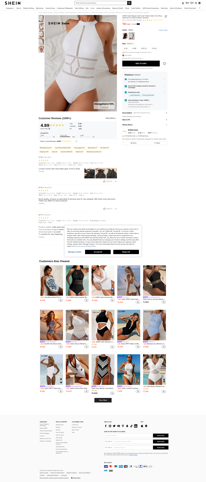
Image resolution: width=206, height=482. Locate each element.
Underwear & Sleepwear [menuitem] (65, 8)
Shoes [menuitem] (127, 8)
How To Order (60, 432)
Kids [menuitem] (87, 8)
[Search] (129, 3)
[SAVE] (164, 63)
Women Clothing (59, 12)
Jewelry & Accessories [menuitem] (103, 8)
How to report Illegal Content (61, 443)
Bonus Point (75, 430)
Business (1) (79, 152)
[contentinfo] (136, 466)
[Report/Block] (115, 181)
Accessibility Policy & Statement (62, 452)
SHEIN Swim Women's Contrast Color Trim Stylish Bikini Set (103, 342)
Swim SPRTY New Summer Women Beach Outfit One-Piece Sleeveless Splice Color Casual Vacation (51, 388)
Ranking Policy (60, 446)
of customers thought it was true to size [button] (137, 52)
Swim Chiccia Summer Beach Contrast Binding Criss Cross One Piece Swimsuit (154, 299)
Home (40, 12)
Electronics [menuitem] (164, 8)
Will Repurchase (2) (46, 148)
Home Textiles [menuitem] (135, 8)
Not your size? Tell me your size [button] (132, 58)
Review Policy (44, 128)
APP (142, 422)
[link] (187, 3)
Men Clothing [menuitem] (79, 8)
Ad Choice (64, 475)
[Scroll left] (197, 8)
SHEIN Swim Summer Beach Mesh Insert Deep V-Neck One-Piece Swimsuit (103, 297)
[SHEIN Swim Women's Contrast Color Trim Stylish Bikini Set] (103, 325)
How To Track (60, 435)
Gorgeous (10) (44, 152)
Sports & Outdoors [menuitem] (176, 8)
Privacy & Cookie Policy (146, 453)
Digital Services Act (45, 438)
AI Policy (42, 475)
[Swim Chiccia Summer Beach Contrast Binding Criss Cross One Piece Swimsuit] (154, 280)
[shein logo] (12, 3)
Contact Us (75, 425)
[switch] (75, 141)
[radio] (125, 36)
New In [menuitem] (19, 8)
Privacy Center (44, 472)
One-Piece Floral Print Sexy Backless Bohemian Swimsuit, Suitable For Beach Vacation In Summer (51, 297)
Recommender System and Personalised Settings (54, 478)
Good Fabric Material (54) (62, 148)
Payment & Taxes (77, 427)
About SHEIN (43, 428)
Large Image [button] (162, 30)
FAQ (73, 432)
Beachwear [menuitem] (39, 8)
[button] (196, 3)
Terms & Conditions (84, 472)
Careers (42, 436)
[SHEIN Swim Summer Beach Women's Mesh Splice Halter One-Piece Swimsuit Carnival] (77, 280)
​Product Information (61, 449)
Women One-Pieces (84, 12)
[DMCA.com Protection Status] (111, 470)
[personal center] (183, 3)
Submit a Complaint (45, 441)
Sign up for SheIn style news (114, 431)
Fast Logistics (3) (79, 148)
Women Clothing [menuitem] (28, 8)
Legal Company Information (44, 424)
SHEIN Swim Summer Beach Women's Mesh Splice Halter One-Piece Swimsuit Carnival (77, 297)
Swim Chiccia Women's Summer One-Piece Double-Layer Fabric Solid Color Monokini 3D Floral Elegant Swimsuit (77, 344)
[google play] (146, 427)
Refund (58, 430)
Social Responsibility (46, 431)
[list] (121, 426)
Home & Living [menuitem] (50, 8)
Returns (58, 427)
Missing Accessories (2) (94, 152)
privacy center (133, 455)
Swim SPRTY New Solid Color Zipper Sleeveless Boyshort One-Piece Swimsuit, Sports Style (129, 299)
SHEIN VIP (59, 440)
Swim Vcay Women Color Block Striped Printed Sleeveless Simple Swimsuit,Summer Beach (103, 388)
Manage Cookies (72, 472)
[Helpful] (104, 181)
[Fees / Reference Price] (130, 24)
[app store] (142, 427)
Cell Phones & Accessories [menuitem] (150, 8)
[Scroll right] (200, 8)
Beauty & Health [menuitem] (117, 8)
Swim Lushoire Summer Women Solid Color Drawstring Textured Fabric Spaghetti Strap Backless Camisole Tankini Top (129, 388)
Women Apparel (48, 12)
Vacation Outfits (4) (66, 152)
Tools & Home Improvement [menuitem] (192, 8)
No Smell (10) (105, 148)
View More (103, 400)
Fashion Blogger (44, 433)
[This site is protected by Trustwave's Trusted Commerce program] (105, 470)
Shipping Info (60, 425)
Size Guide (59, 437)
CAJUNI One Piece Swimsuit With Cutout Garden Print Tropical (51, 344)
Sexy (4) (54, 152)
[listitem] (51, 285)
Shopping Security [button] (134, 92)
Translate (41, 171)
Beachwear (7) (92, 148)
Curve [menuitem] (92, 8)
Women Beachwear (71, 12)
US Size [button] (129, 43)
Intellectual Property (53, 475)
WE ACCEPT (108, 462)
